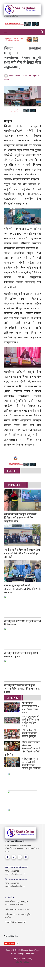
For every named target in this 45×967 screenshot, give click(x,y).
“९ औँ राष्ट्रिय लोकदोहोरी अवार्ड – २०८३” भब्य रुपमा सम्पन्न (30, 708)
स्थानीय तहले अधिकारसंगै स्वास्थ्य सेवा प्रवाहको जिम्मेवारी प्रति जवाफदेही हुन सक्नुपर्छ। (22, 553)
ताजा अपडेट (12, 698)
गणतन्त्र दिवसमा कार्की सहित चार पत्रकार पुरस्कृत (29, 733)
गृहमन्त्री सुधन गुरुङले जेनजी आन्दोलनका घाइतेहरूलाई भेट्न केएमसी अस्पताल (22, 589)
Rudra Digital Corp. (22, 962)
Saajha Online (14, 75)
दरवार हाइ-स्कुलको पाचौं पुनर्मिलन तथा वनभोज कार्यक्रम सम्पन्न (30, 721)
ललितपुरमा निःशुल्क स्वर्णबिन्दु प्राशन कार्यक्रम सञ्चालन (21, 655)
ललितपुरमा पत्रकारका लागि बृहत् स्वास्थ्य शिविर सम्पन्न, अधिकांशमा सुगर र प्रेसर (22, 688)
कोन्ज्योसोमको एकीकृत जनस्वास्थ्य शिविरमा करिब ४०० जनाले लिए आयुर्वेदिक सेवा (20, 517)
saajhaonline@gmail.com (15, 873)
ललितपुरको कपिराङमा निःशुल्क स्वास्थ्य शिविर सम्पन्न (22, 623)
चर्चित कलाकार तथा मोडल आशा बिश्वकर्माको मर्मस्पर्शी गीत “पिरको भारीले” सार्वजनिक (22, 748)
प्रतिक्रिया (11, 471)
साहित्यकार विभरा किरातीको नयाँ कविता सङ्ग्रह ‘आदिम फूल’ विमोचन (31, 763)
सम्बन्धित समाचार (15, 485)
